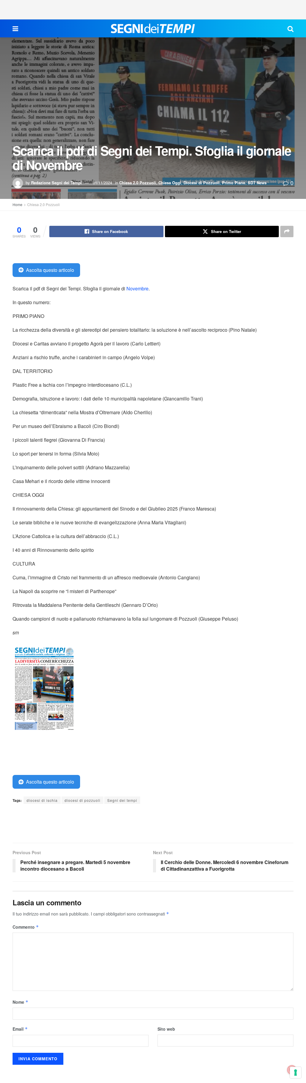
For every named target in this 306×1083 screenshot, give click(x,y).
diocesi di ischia (42, 800)
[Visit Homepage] (153, 28)
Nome (20, 1002)
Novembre (137, 288)
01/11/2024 (102, 182)
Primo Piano (233, 182)
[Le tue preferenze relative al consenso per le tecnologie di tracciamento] (295, 1072)
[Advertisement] (153, 9)
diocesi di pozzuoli (82, 800)
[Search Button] (290, 28)
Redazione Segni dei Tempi (56, 182)
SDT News (257, 182)
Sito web (166, 1029)
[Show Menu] (15, 28)
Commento (26, 927)
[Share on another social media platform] (286, 231)
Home (17, 204)
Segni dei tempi (122, 800)
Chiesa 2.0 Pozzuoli (137, 182)
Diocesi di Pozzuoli (201, 182)
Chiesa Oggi (169, 182)
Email (20, 1029)
